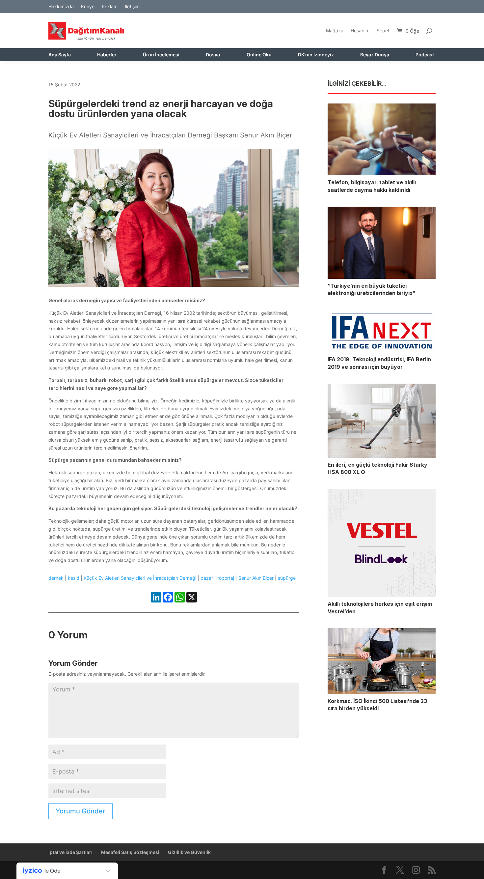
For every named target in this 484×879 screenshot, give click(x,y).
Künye (87, 6)
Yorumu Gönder (80, 811)
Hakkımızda (61, 6)
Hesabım (360, 30)
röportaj (225, 578)
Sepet (383, 30)
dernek (56, 578)
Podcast (425, 54)
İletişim (132, 6)
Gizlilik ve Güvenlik (189, 852)
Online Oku (259, 54)
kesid (73, 578)
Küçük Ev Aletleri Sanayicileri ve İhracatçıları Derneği (140, 578)
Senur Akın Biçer (256, 578)
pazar (207, 578)
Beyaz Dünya (374, 54)
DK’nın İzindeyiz (316, 54)
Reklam (110, 6)
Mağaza (334, 30)
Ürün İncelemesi (161, 54)
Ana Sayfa (59, 54)
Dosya (213, 54)
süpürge (287, 578)
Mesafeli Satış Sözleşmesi (130, 852)
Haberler (107, 54)
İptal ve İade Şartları (70, 852)
